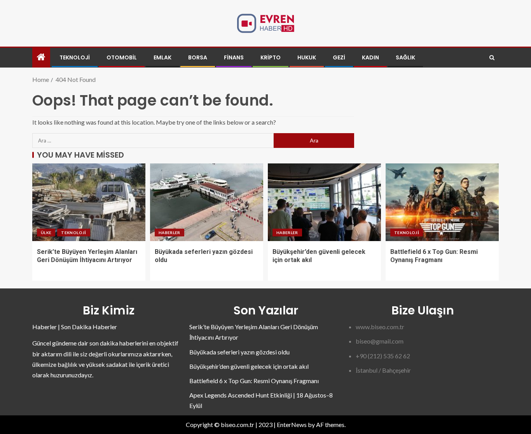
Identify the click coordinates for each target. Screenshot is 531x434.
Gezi (339, 57)
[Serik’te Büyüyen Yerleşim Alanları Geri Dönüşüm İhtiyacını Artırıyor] (88, 202)
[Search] (492, 57)
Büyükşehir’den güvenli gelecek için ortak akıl (249, 366)
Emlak (162, 57)
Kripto (270, 57)
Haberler (169, 232)
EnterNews (292, 424)
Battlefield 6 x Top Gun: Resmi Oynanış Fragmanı (254, 380)
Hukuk (306, 57)
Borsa (197, 57)
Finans (234, 57)
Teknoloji (74, 57)
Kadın (370, 57)
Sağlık (405, 57)
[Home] (41, 57)
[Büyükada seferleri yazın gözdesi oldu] (206, 202)
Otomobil (122, 57)
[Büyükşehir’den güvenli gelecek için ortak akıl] (324, 202)
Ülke (46, 232)
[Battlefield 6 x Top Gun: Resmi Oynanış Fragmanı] (442, 202)
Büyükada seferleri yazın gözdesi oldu (239, 352)
